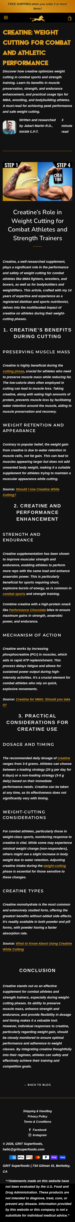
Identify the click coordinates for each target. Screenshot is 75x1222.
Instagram (39, 1135)
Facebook (39, 1129)
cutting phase (13, 371)
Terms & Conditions (37, 1121)
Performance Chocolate (27, 610)
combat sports (14, 594)
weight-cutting (55, 866)
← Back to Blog (37, 1084)
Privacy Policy (37, 1116)
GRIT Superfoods (28, 1144)
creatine (64, 758)
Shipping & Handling (37, 1111)
